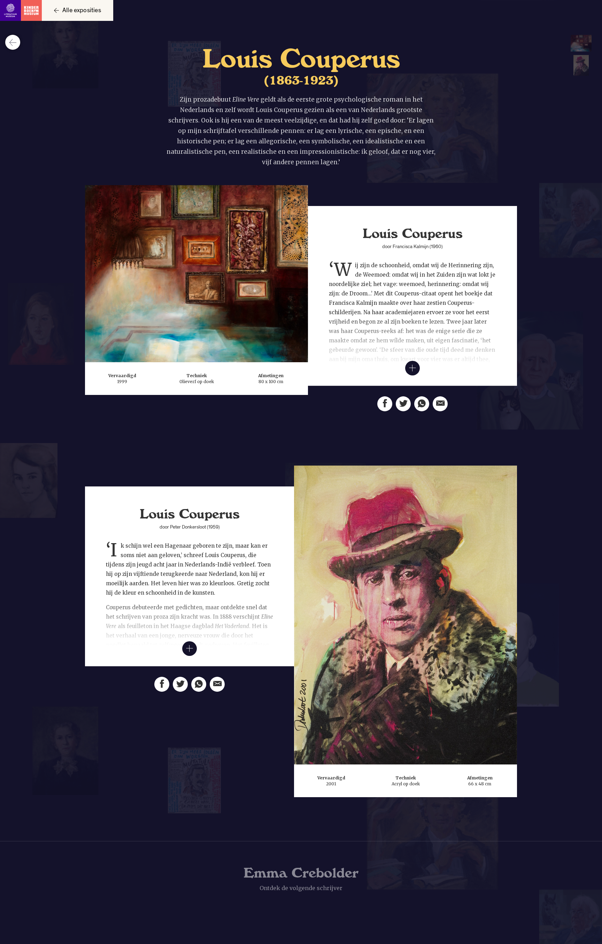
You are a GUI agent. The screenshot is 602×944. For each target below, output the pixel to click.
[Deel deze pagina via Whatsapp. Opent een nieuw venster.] (421, 403)
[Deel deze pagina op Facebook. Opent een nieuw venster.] (384, 403)
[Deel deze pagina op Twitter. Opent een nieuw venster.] (403, 403)
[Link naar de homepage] (21, 10)
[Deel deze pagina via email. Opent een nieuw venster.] (440, 403)
